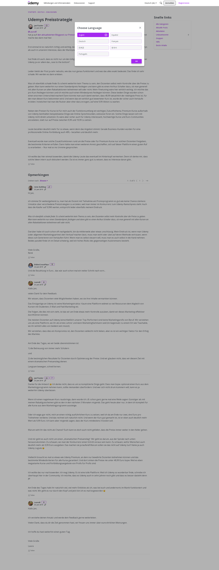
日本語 (81, 47)
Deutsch (82, 41)
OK (136, 61)
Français (115, 41)
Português (83, 54)
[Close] (140, 28)
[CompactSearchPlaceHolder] (161, 3)
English (81, 35)
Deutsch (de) (150, 3)
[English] (33, 3)
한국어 (114, 47)
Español (115, 35)
